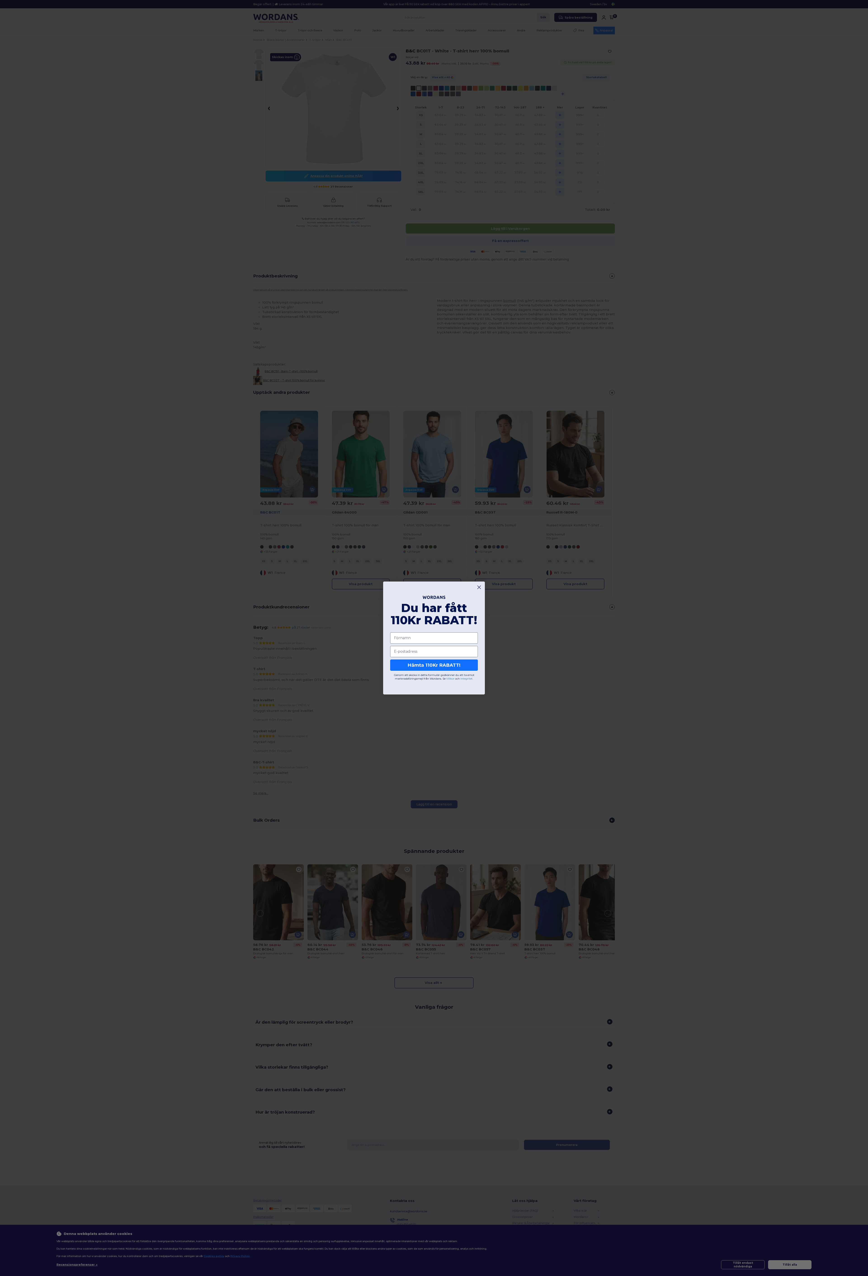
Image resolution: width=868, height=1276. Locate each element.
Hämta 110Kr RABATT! (434, 665)
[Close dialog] (479, 587)
